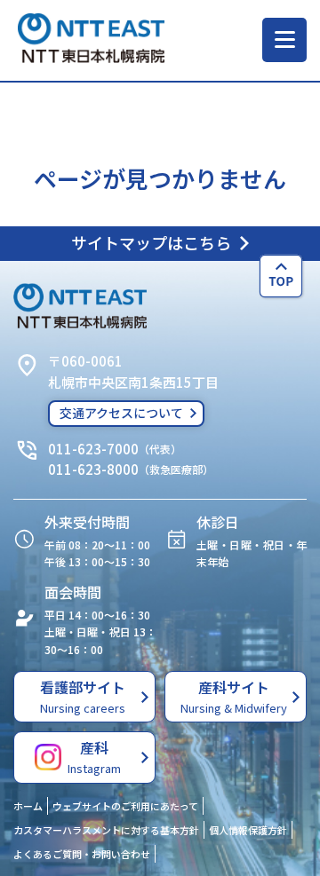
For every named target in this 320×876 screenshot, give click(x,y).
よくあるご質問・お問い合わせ (81, 854)
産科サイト (233, 696)
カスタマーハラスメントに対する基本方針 (106, 830)
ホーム (28, 806)
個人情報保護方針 (248, 830)
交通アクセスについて (121, 413)
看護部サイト (82, 696)
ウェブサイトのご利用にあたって (125, 806)
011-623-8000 (93, 469)
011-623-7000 (93, 448)
